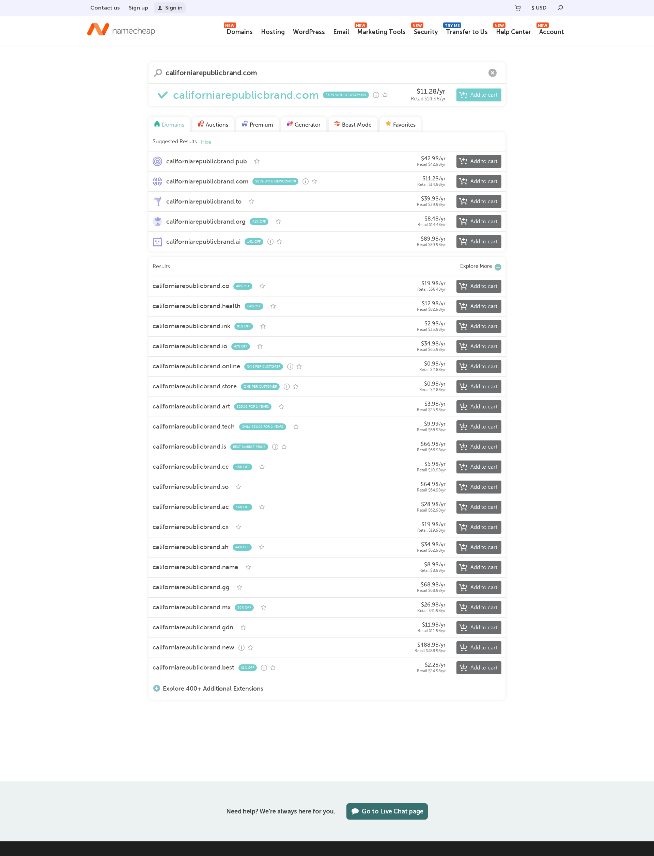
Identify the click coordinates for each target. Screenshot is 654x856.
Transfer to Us (466, 31)
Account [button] (551, 31)
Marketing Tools (381, 31)
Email (341, 32)
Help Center (513, 31)
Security (425, 31)
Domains (239, 31)
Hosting (273, 32)
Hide (206, 142)
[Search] (560, 7)
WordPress (309, 32)
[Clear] (492, 73)
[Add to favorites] (385, 95)
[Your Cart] (517, 7)
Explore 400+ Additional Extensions (213, 688)
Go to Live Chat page (392, 811)
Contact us (105, 7)
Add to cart (483, 95)
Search (158, 73)
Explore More (476, 266)
